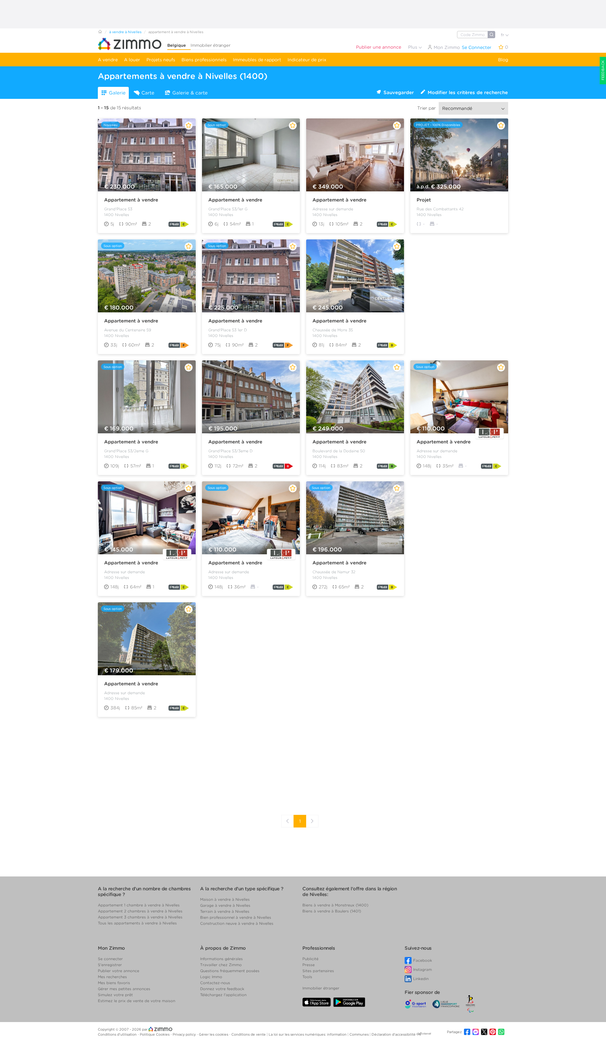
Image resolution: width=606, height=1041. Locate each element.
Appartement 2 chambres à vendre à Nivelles (140, 911)
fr (503, 35)
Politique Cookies (155, 1034)
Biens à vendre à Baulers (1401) (331, 911)
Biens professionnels (204, 59)
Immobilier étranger (210, 45)
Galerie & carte (190, 93)
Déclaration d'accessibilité (393, 1034)
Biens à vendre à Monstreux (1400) (335, 905)
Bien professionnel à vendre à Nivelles (235, 917)
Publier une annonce (378, 47)
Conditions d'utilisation (118, 1034)
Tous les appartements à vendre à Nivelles (137, 923)
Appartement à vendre (131, 200)
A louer (132, 59)
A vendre (108, 59)
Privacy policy (185, 1034)
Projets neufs (160, 59)
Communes (359, 1034)
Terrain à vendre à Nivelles (224, 911)
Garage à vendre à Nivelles (225, 905)
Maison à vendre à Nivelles (225, 899)
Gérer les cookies (214, 1034)
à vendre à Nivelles (125, 32)
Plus (413, 47)
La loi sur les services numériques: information (308, 1034)
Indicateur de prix (307, 59)
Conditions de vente (249, 1034)
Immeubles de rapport (257, 59)
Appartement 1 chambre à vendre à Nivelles (139, 905)
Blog (503, 59)
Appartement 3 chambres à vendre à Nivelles (140, 917)
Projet (424, 200)
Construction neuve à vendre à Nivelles (236, 923)
